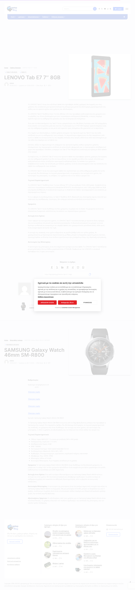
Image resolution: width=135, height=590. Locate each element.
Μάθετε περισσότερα (46, 297)
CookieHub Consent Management (71, 307)
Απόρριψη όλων (67, 302)
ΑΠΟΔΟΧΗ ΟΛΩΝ (47, 302)
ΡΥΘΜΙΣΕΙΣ (87, 302)
